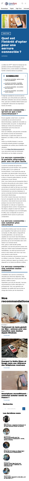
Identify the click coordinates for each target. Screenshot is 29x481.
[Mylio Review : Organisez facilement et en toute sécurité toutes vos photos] (6, 419)
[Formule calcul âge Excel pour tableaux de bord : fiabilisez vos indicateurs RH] (6, 457)
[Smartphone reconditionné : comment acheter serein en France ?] (14, 380)
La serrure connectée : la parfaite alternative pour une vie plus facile (14, 83)
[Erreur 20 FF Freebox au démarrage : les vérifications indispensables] (6, 445)
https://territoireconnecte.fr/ (15, 149)
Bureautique (4, 324)
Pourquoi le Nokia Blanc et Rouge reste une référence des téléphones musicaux (13, 363)
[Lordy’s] (10, 3)
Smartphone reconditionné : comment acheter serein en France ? (14, 395)
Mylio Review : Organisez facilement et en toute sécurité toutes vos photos (15, 425)
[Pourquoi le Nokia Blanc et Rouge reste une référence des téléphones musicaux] (14, 348)
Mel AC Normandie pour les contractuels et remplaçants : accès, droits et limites (14, 438)
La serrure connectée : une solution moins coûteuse (14, 91)
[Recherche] (22, 3)
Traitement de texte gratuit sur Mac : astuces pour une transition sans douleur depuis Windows (14, 330)
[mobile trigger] (2, 3)
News (2, 391)
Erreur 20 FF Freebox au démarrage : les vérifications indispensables (14, 452)
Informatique (7, 436)
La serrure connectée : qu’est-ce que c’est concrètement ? (14, 80)
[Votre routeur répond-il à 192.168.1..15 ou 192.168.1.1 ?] (6, 471)
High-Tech (6, 33)
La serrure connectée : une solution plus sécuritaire (14, 87)
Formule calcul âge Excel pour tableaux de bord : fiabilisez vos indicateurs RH (13, 464)
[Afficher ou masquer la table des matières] (22, 76)
